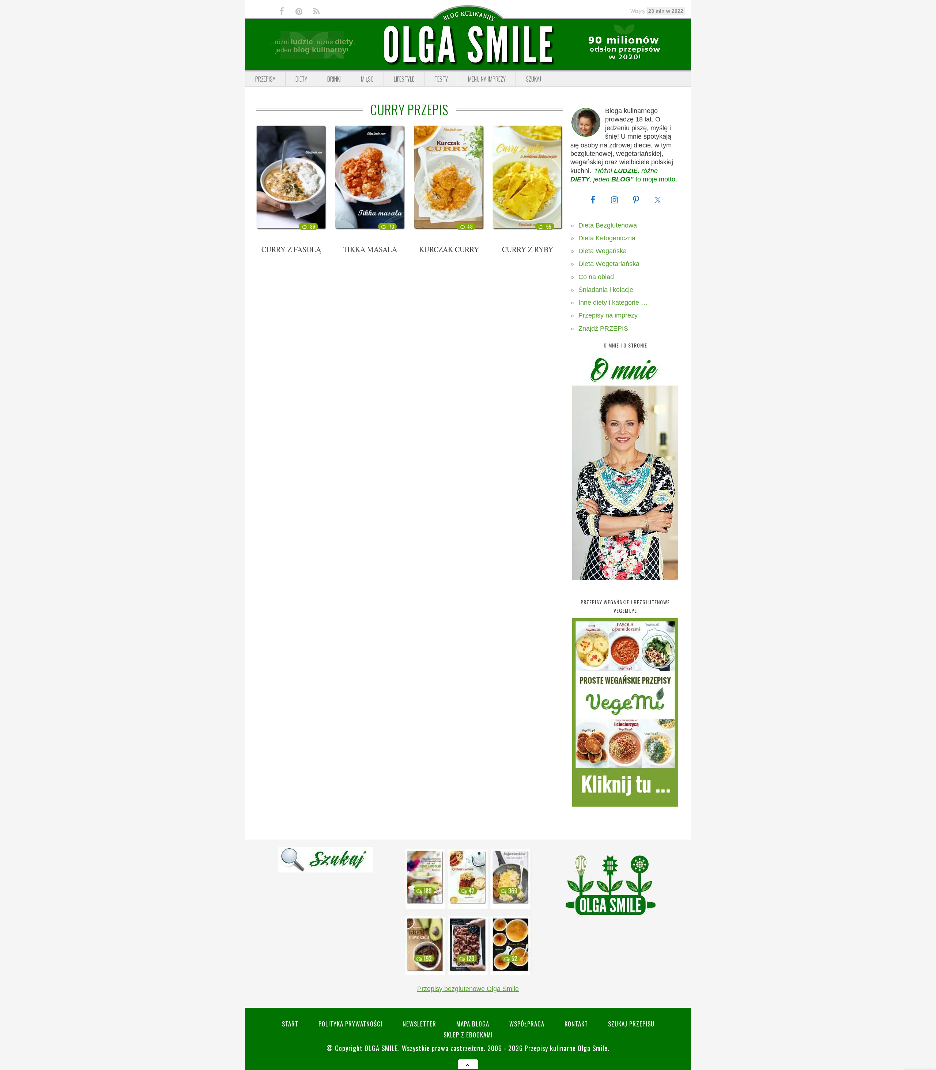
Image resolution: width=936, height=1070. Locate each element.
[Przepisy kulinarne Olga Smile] (468, 45)
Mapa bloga (472, 1023)
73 (391, 226)
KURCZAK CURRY (449, 249)
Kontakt (576, 1023)
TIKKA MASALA (370, 249)
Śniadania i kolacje (605, 289)
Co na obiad (596, 277)
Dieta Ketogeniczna (606, 238)
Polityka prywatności (350, 1023)
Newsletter (419, 1023)
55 (549, 226)
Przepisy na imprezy (608, 315)
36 (313, 226)
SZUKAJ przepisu (631, 1023)
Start (290, 1023)
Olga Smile (381, 1048)
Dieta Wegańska (602, 251)
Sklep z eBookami (468, 1034)
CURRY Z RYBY (527, 249)
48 (470, 226)
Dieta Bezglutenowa (607, 225)
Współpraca (526, 1023)
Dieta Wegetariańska (608, 263)
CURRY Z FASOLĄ (291, 249)
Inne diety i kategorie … (613, 302)
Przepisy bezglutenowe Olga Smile (468, 988)
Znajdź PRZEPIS (603, 328)
